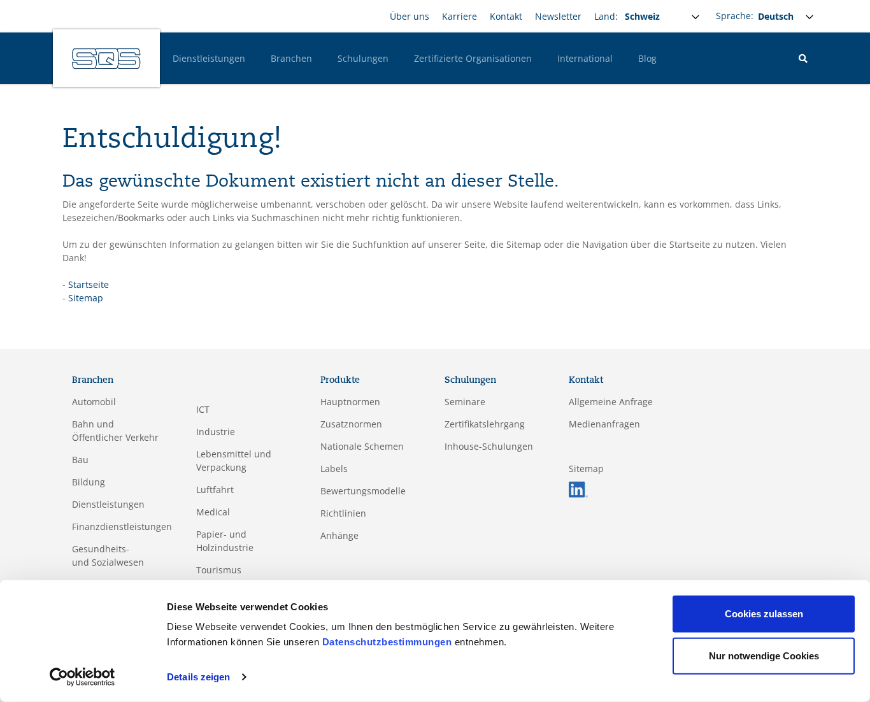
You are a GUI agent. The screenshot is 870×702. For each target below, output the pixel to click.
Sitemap (85, 298)
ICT (203, 409)
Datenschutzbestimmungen (387, 641)
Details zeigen (198, 676)
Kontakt (506, 16)
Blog (647, 58)
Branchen (291, 58)
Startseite (88, 284)
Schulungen (363, 58)
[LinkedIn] (578, 488)
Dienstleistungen (209, 58)
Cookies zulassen (764, 613)
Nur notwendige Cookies (764, 655)
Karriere (459, 16)
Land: (606, 16)
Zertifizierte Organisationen (473, 58)
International (585, 58)
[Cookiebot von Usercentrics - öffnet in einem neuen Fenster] (82, 677)
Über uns (409, 16)
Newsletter (558, 16)
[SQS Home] (106, 58)
